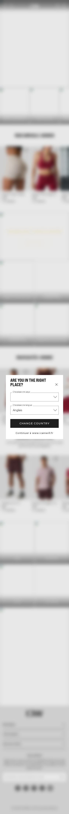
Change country (35, 423)
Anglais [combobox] (17, 410)
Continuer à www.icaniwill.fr (34, 433)
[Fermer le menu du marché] (56, 384)
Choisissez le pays (21, 392)
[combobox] (34, 397)
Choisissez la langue (22, 405)
